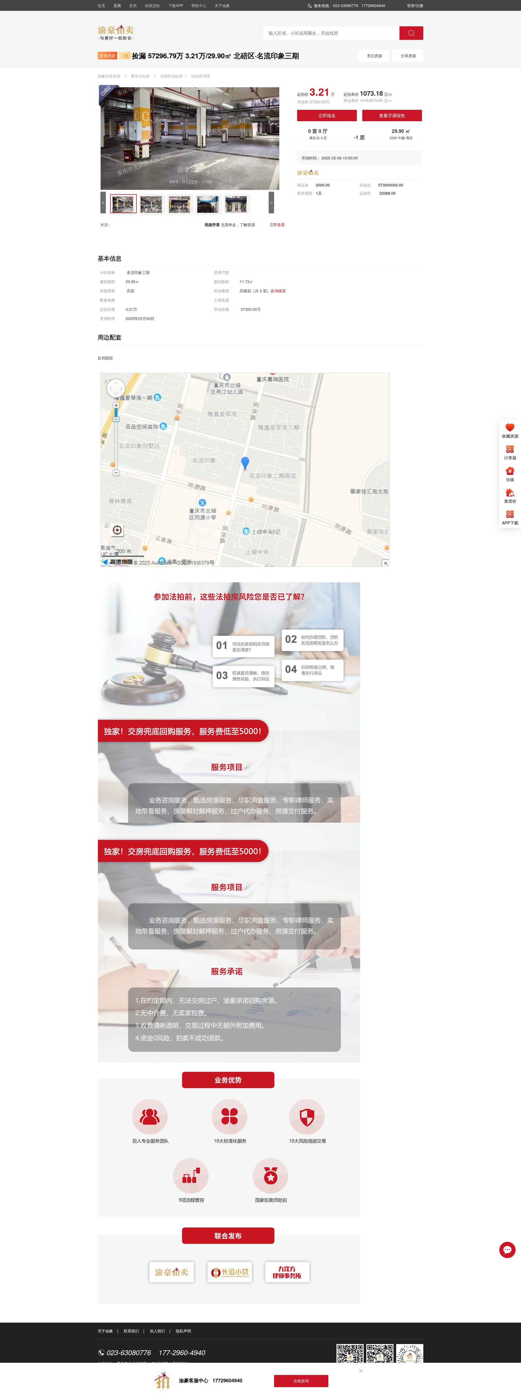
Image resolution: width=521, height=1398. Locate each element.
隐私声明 (183, 1330)
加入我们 (157, 1330)
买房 (117, 5)
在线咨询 (301, 1380)
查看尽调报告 (392, 115)
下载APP (175, 5)
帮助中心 (199, 5)
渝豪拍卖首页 (109, 76)
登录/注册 (415, 5)
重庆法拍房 (140, 76)
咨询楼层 (278, 290)
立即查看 (277, 224)
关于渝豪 (222, 5)
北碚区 (171, 76)
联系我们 (131, 1330)
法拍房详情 (200, 76)
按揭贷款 (152, 5)
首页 (101, 5)
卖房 (133, 5)
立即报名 (327, 115)
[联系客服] (507, 1249)
